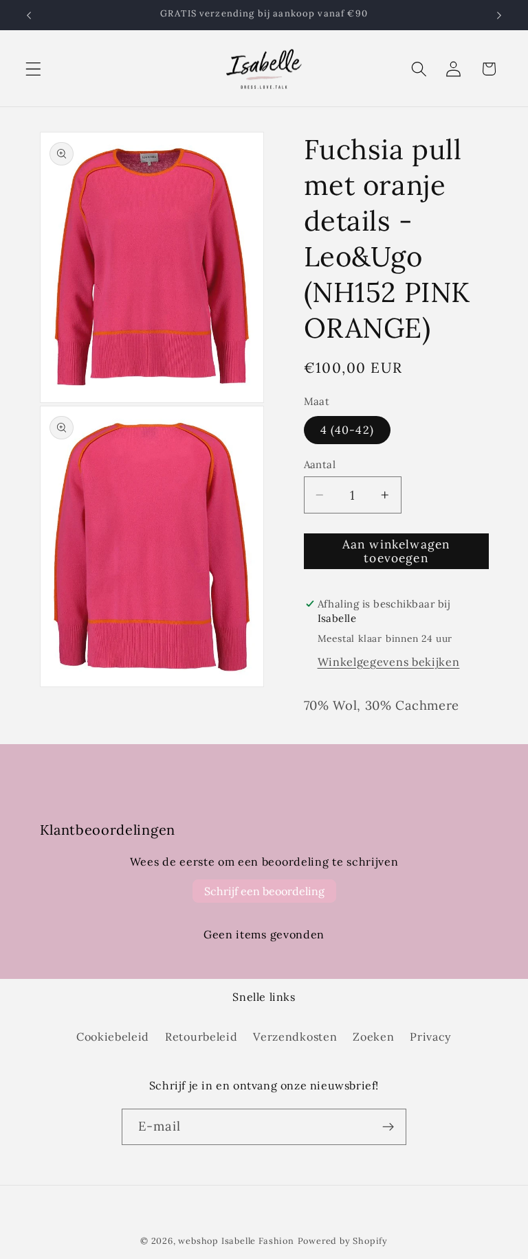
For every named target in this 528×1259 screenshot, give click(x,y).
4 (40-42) (347, 430)
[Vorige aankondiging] (29, 15)
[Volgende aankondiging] (499, 15)
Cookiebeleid (112, 1036)
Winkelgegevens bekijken (389, 662)
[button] (33, 68)
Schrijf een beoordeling (264, 891)
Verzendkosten (295, 1036)
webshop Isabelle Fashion (236, 1240)
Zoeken (373, 1036)
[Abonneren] (388, 1127)
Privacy (431, 1036)
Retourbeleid (201, 1036)
